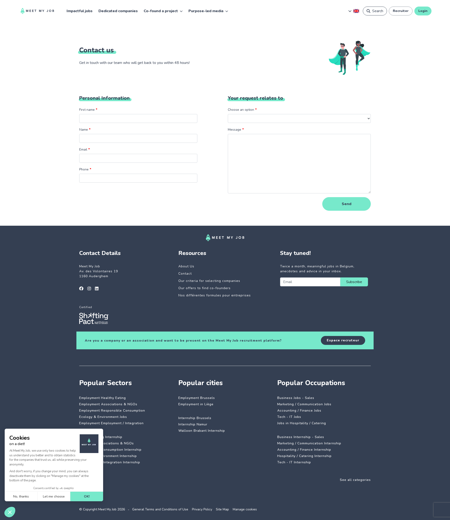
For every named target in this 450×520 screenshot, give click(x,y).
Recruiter (401, 11)
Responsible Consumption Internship (110, 449)
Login (423, 11)
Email (84, 149)
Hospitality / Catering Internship (304, 456)
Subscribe (354, 281)
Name (85, 129)
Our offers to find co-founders (204, 288)
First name (88, 109)
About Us (186, 266)
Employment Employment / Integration (111, 423)
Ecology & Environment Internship (108, 456)
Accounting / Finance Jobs (299, 410)
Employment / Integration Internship (109, 462)
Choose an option (242, 109)
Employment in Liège (196, 404)
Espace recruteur (343, 340)
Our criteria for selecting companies (209, 281)
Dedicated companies (118, 11)
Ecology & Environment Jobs (103, 417)
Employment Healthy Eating (102, 398)
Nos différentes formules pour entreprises (214, 295)
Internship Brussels (194, 418)
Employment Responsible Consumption (112, 410)
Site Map (222, 509)
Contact (185, 273)
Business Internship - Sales (300, 437)
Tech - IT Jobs (289, 417)
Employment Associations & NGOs (108, 404)
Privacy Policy (202, 509)
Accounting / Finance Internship (304, 449)
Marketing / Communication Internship (309, 443)
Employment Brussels (196, 398)
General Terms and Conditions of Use (160, 509)
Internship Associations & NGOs (106, 443)
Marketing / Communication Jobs (304, 404)
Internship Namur (192, 424)
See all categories (355, 480)
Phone (85, 169)
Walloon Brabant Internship (201, 430)
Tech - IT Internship (294, 462)
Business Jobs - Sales (295, 398)
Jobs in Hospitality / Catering (301, 423)
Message (236, 129)
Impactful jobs (80, 11)
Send (346, 204)
